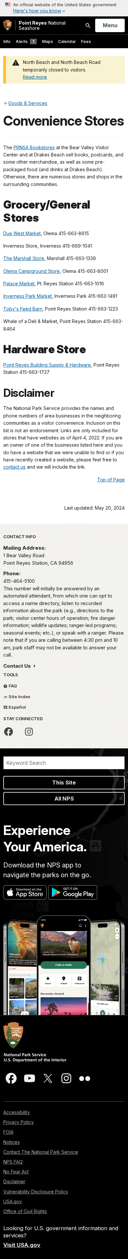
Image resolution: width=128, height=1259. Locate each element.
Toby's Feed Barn (22, 309)
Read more (35, 77)
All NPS (64, 798)
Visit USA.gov (21, 1245)
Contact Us (17, 666)
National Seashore (42, 25)
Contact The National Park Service (40, 1152)
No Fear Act (16, 1171)
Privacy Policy (18, 1122)
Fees (86, 41)
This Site (64, 782)
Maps (47, 41)
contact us (14, 467)
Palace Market (18, 283)
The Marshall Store (23, 258)
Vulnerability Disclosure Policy (35, 1191)
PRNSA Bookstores (34, 147)
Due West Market (22, 233)
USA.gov (12, 1201)
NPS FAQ (13, 1162)
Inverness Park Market (27, 296)
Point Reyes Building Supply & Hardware (47, 365)
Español (17, 707)
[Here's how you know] (64, 8)
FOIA (8, 1132)
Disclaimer (14, 1181)
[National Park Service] (7, 25)
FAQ (12, 685)
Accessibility (16, 1112)
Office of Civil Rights (25, 1211)
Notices (11, 1142)
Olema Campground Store (31, 271)
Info (7, 41)
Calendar (67, 41)
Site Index (19, 696)
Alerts (25, 41)
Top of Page (111, 479)
